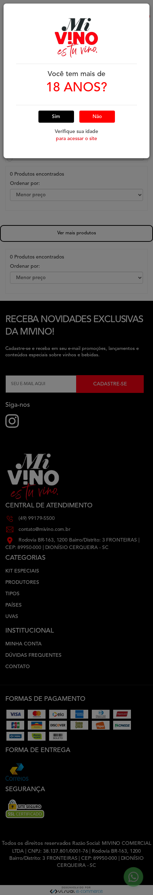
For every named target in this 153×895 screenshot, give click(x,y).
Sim (56, 116)
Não (97, 116)
